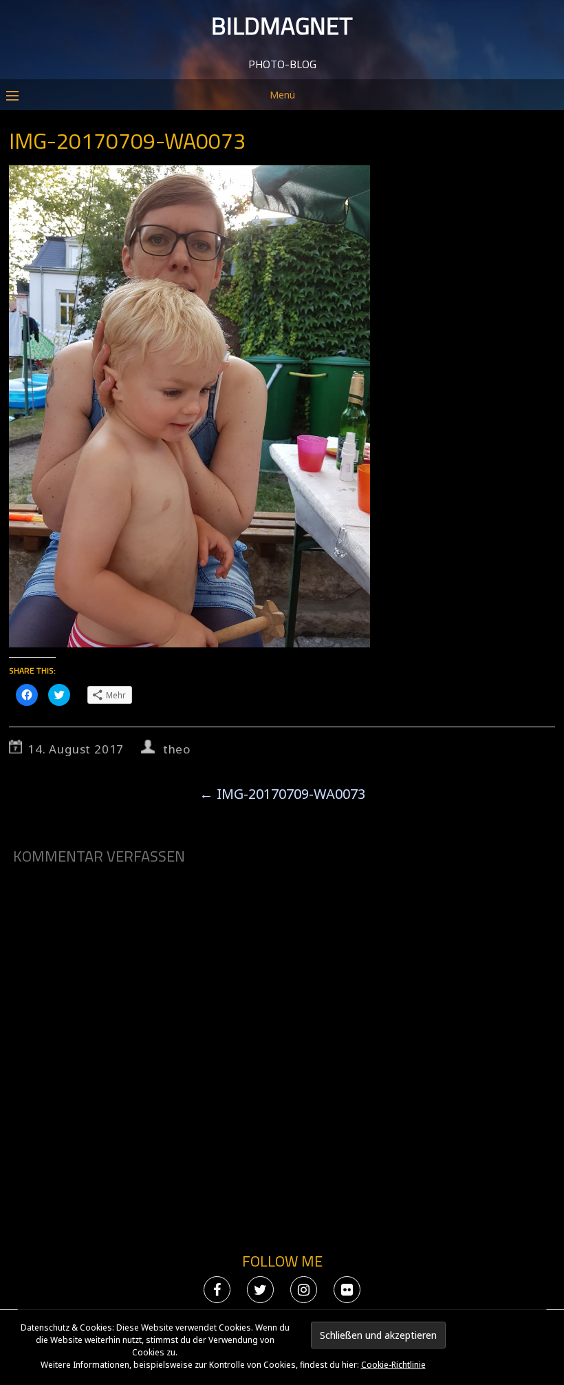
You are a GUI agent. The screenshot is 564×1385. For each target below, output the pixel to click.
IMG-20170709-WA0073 (282, 793)
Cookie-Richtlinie (393, 1365)
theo (177, 749)
